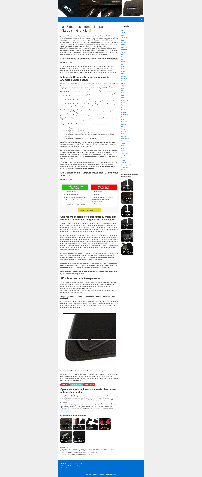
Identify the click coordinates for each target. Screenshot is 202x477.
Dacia (123, 57)
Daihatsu (124, 62)
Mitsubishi (65, 447)
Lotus (123, 105)
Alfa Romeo (125, 33)
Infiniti (123, 81)
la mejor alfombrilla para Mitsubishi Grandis (76, 450)
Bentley (123, 42)
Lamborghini (125, 95)
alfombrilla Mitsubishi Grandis (92, 449)
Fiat (122, 69)
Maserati (124, 110)
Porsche (123, 131)
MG (122, 117)
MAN (123, 107)
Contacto (64, 464)
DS (122, 64)
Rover (123, 141)
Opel (122, 126)
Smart (123, 150)
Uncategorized (126, 165)
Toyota (123, 162)
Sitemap (63, 468)
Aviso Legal (77, 466)
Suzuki (123, 158)
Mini (122, 119)
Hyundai (124, 78)
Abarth (123, 30)
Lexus (123, 102)
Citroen (123, 52)
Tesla (123, 160)
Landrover (124, 100)
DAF (122, 59)
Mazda (123, 112)
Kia (122, 90)
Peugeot (124, 129)
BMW (123, 45)
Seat (122, 146)
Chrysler (124, 49)
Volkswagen (125, 167)
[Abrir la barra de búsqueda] (142, 19)
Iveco (123, 83)
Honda (123, 76)
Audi (122, 40)
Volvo (123, 170)
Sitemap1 (69, 468)
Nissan (123, 124)
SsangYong (124, 153)
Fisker (123, 71)
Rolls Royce (125, 138)
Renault (123, 136)
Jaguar (123, 86)
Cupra (123, 54)
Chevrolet (124, 47)
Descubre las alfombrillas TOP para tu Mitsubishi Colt (76, 454)
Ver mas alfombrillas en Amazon (89, 210)
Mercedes (124, 114)
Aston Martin (125, 38)
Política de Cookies (67, 466)
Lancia (123, 98)
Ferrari (123, 66)
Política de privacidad (75, 464)
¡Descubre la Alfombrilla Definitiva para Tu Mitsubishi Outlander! (79, 452)
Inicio (60, 19)
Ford (122, 73)
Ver (69, 411)
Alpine (123, 35)
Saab (123, 143)
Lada (123, 93)
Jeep (122, 88)
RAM (122, 134)
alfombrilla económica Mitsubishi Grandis (73, 449)
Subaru (123, 155)
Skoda (123, 148)
